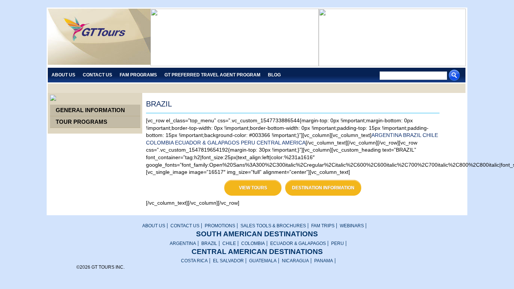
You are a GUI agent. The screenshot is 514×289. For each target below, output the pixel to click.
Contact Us (97, 75)
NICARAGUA (295, 260)
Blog (274, 75)
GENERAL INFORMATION (90, 110)
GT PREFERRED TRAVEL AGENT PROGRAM (212, 75)
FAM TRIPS (323, 225)
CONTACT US (184, 225)
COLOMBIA (159, 143)
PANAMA (323, 260)
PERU (248, 143)
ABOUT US (153, 225)
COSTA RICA (194, 260)
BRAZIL (412, 135)
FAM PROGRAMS (138, 75)
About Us (63, 75)
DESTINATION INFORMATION (323, 187)
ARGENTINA (386, 135)
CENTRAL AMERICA (281, 143)
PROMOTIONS (220, 225)
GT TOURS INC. (99, 37)
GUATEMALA (263, 260)
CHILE (430, 135)
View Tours (253, 187)
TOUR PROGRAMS (81, 122)
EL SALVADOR (228, 260)
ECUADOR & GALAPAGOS (207, 143)
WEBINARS (352, 225)
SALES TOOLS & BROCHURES (273, 225)
